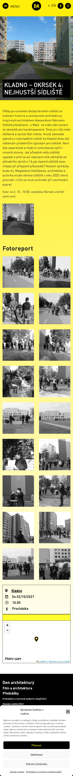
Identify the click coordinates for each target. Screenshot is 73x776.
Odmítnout (37, 754)
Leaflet (42, 661)
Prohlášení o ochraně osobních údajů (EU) (25, 698)
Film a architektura (17, 688)
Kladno (16, 590)
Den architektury (18, 682)
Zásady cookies (17, 771)
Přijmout (36, 745)
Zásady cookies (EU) (13, 703)
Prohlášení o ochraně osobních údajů (43, 771)
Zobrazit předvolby (36, 764)
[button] (68, 711)
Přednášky (11, 693)
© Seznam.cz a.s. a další (58, 661)
